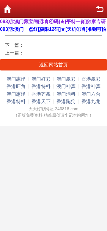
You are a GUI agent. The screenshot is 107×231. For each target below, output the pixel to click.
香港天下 (41, 101)
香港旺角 (16, 86)
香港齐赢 (41, 94)
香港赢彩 (90, 78)
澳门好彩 (41, 78)
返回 (99, 8)
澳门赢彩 (65, 78)
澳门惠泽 (16, 78)
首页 (7, 8)
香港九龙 (90, 101)
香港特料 (41, 86)
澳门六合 (90, 94)
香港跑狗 (65, 101)
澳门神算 (65, 86)
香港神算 (90, 86)
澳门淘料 (65, 94)
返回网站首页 (53, 64)
